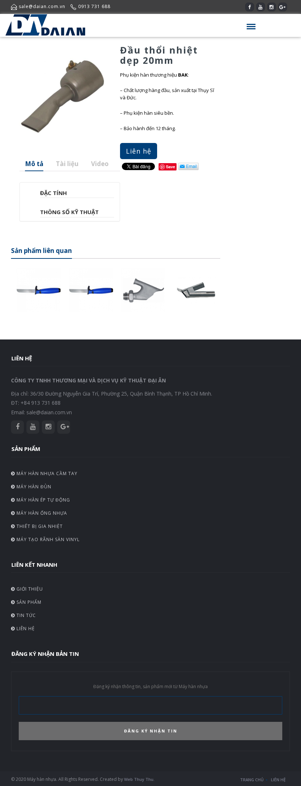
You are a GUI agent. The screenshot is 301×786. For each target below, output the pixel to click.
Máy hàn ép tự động (42, 500)
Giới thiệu (29, 589)
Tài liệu (67, 163)
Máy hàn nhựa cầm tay (46, 473)
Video (100, 163)
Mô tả (34, 163)
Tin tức (25, 615)
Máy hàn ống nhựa (41, 513)
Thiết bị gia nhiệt (39, 526)
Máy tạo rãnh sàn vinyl (47, 539)
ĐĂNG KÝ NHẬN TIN (150, 731)
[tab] (34, 164)
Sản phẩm (28, 602)
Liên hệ (138, 151)
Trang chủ (252, 779)
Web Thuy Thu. (139, 779)
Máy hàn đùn (33, 487)
